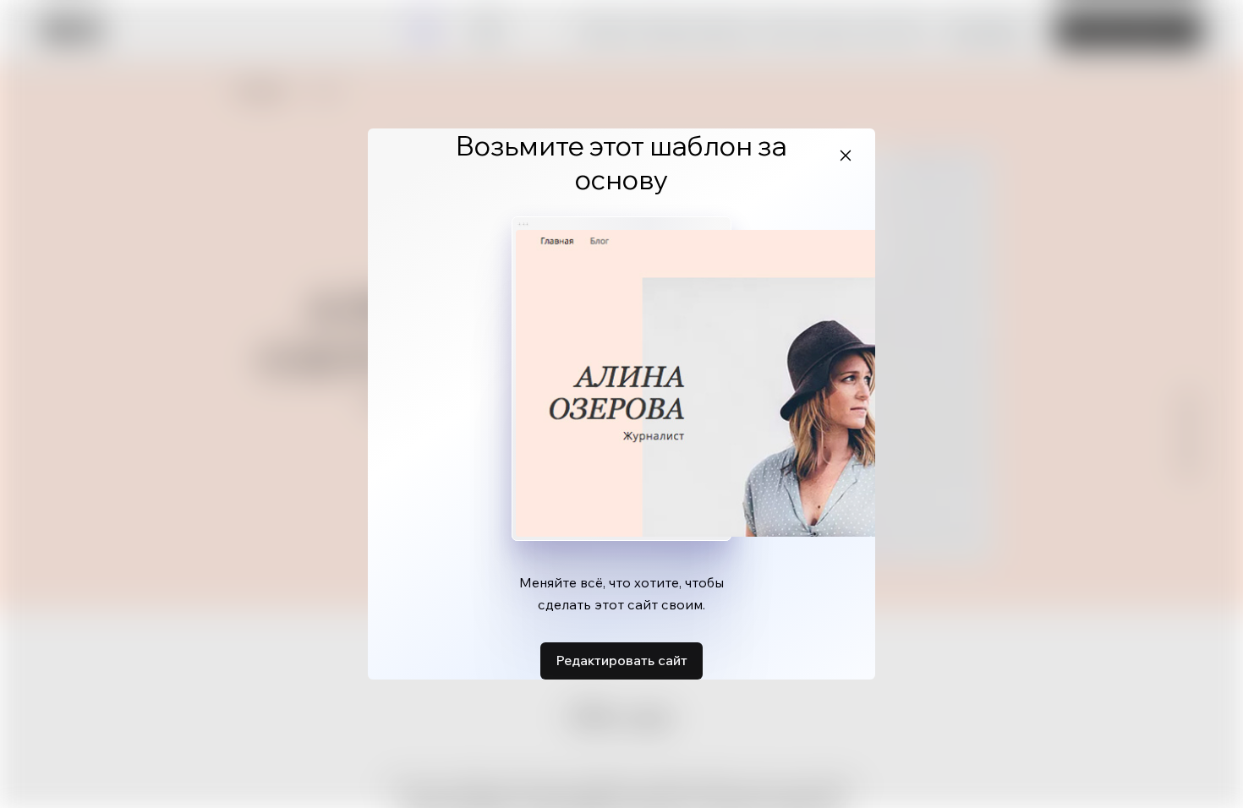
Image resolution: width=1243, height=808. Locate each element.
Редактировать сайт (621, 660)
